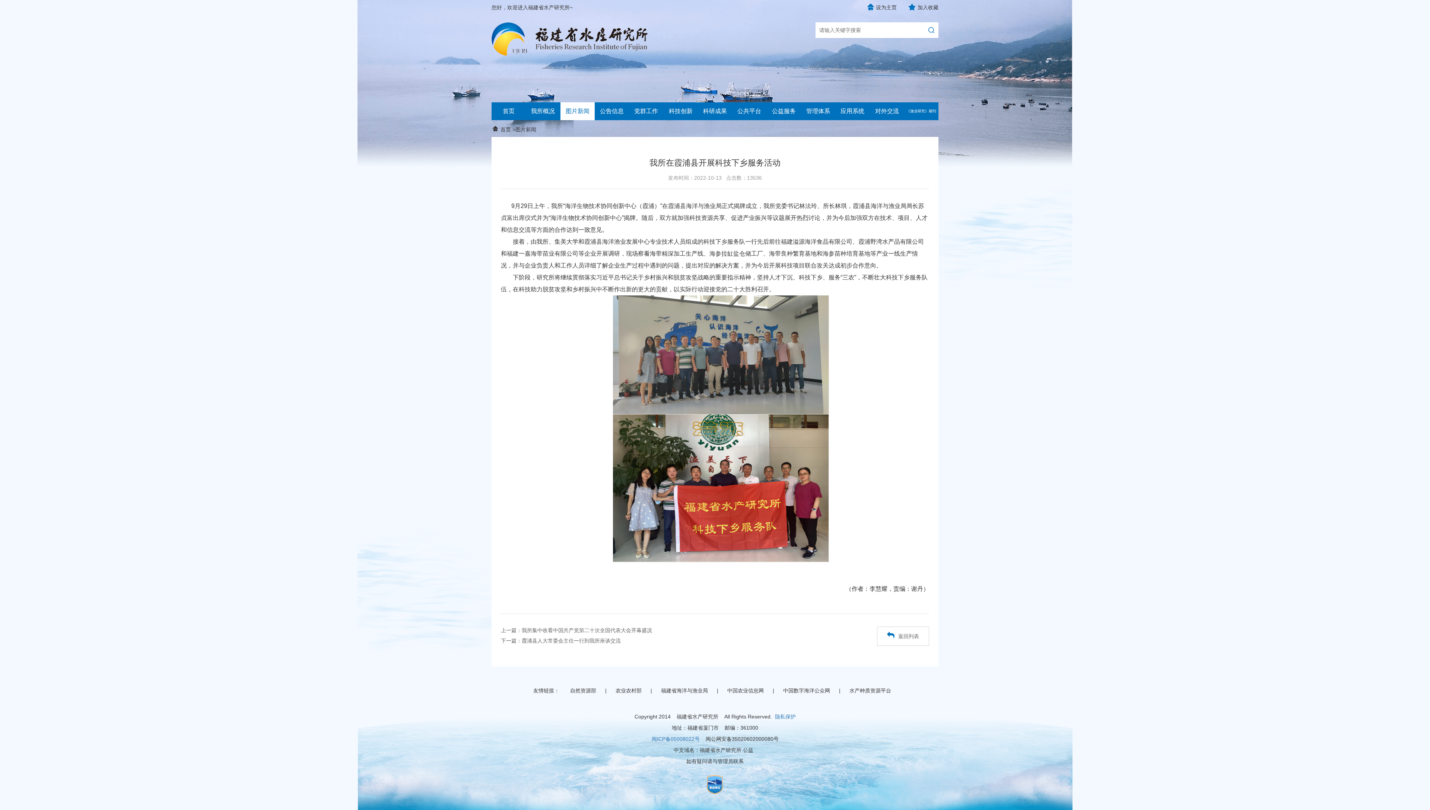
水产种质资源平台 (870, 691)
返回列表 (908, 636)
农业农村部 (629, 691)
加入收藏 (928, 7)
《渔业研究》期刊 (921, 111)
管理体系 (818, 111)
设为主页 (886, 7)
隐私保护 (785, 717)
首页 (509, 111)
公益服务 (784, 111)
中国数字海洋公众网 (806, 691)
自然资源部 (583, 691)
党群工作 (646, 111)
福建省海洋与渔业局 (684, 691)
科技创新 (681, 111)
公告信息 (612, 111)
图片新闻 (578, 111)
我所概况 (543, 111)
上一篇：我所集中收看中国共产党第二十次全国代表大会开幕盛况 (576, 630)
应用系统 (852, 111)
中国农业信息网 (745, 691)
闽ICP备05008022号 (676, 739)
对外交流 (887, 111)
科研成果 (715, 111)
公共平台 (749, 111)
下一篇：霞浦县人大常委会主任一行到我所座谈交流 (561, 641)
